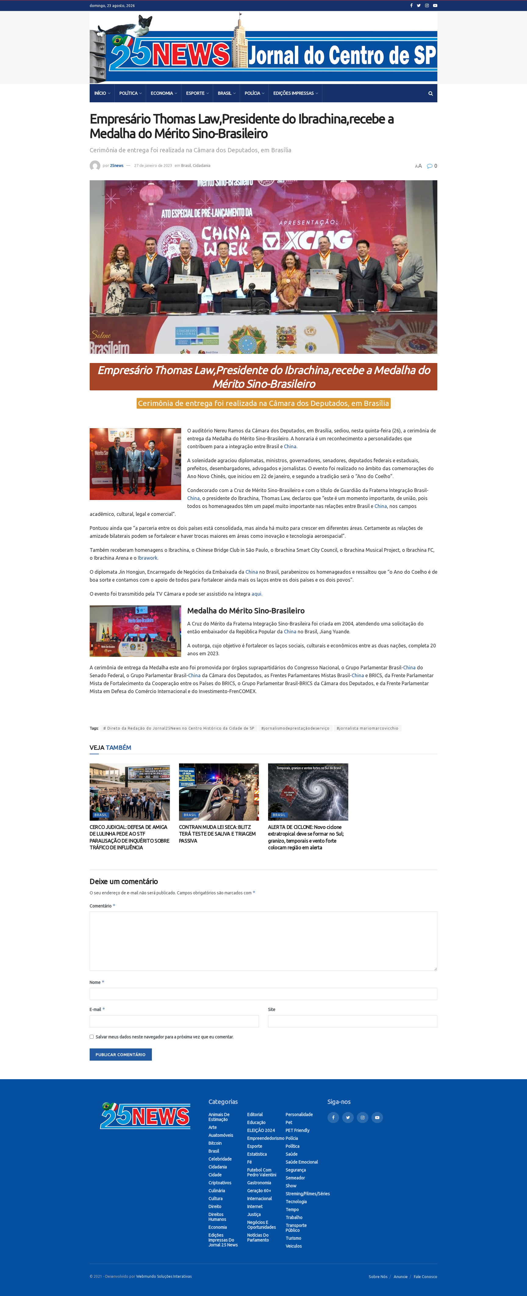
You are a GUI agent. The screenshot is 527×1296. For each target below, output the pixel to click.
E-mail (97, 1009)
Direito (215, 1206)
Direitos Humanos (217, 1217)
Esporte (195, 93)
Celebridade (220, 1159)
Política (129, 93)
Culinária (217, 1190)
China (290, 446)
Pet (289, 1122)
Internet (255, 1206)
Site (271, 1009)
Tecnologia (296, 1201)
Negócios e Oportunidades (261, 1225)
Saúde (292, 1154)
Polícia (252, 93)
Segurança (296, 1169)
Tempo (292, 1209)
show (291, 1185)
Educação (256, 1122)
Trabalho (294, 1217)
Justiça (254, 1214)
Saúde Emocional (302, 1162)
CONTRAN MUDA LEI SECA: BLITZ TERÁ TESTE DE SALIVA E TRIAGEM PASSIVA (217, 833)
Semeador (295, 1177)
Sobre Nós (378, 1276)
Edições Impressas (294, 93)
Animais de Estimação (219, 1117)
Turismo (293, 1238)
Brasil (224, 93)
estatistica (257, 1154)
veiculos (294, 1246)
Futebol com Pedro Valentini (261, 1172)
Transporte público (296, 1228)
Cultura (216, 1198)
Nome (97, 982)
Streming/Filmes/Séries (308, 1193)
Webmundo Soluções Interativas (164, 1276)
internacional (259, 1198)
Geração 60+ (259, 1190)
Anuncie (401, 1276)
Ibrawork (147, 558)
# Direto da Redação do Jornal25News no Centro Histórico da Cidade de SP (178, 728)
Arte (213, 1127)
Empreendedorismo (266, 1138)
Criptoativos (220, 1182)
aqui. (257, 594)
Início (100, 93)
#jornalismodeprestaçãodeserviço (295, 728)
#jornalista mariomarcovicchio (368, 728)
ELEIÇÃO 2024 (261, 1130)
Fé (249, 1162)
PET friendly (298, 1130)
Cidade (215, 1174)
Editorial (255, 1114)
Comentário (103, 906)
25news (117, 165)
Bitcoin (215, 1143)
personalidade (299, 1114)
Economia (162, 93)
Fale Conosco (425, 1276)
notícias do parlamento (258, 1237)
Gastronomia (259, 1182)
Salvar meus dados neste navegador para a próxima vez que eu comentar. (165, 1036)
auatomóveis (221, 1135)
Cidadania (201, 165)
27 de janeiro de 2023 (153, 165)
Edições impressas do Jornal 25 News (223, 1240)
